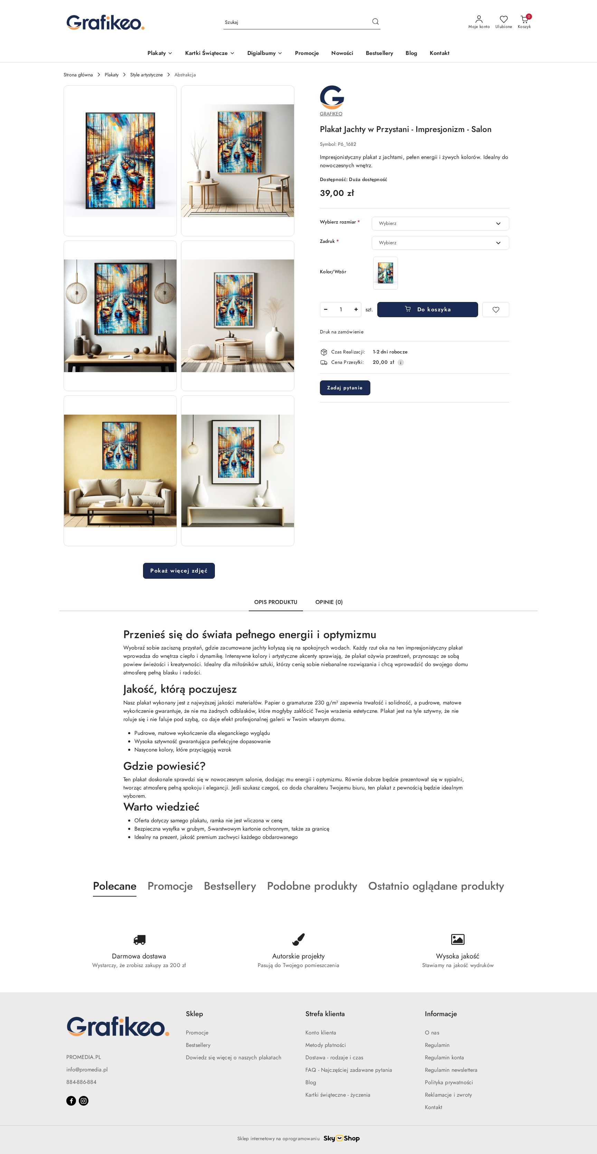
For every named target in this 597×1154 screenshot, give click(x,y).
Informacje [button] (441, 1014)
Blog (310, 1082)
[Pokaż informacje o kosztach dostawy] (401, 362)
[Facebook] (71, 1101)
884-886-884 (81, 1082)
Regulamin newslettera (451, 1070)
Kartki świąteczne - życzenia (337, 1095)
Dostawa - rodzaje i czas (334, 1057)
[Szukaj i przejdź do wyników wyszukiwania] (375, 22)
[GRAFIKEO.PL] (332, 97)
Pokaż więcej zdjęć (179, 571)
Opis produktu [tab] (275, 602)
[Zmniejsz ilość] (325, 309)
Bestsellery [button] (230, 886)
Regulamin (437, 1045)
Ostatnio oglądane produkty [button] (436, 886)
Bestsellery (198, 1045)
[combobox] (440, 223)
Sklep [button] (194, 1014)
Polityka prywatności (449, 1082)
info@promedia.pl (87, 1069)
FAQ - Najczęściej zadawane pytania (348, 1070)
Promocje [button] (170, 886)
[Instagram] (83, 1101)
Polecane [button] (114, 886)
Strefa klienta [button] (325, 1014)
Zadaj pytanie (345, 387)
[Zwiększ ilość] (356, 309)
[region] (385, 273)
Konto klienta (320, 1033)
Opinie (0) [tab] (329, 602)
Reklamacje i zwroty (448, 1095)
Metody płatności (325, 1045)
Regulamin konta (444, 1057)
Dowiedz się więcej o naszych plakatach (233, 1057)
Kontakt (433, 1107)
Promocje (197, 1033)
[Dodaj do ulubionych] (495, 309)
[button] (120, 160)
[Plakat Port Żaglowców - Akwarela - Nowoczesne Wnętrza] (385, 273)
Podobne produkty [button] (312, 886)
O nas (432, 1033)
